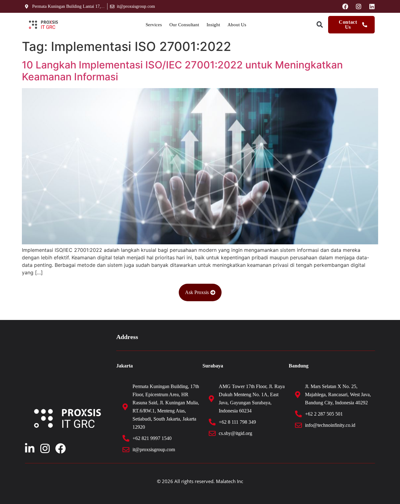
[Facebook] (345, 6)
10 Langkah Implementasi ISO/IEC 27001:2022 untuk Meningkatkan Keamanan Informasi (182, 71)
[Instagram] (359, 6)
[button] (319, 25)
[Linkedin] (372, 6)
